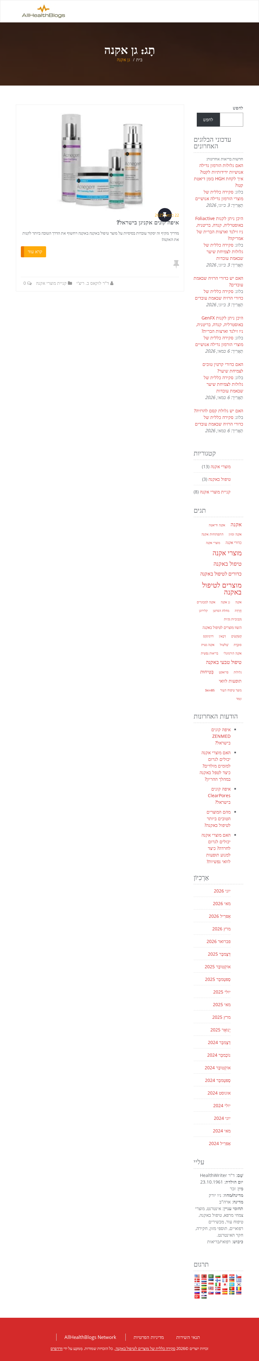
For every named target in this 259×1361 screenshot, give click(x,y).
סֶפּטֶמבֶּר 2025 (218, 979)
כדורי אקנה (234, 542)
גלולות (238, 672)
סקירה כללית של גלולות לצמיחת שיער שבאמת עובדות (223, 251)
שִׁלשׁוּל (224, 644)
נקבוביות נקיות (233, 619)
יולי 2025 (222, 992)
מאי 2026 (222, 903)
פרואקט (223, 672)
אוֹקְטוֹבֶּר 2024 (218, 1068)
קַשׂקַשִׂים (236, 636)
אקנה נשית (207, 644)
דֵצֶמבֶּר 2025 (219, 954)
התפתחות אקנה (212, 534)
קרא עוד (35, 251)
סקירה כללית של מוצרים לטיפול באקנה (145, 1348)
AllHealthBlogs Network (90, 1337)
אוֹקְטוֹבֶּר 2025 (218, 967)
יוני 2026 (222, 891)
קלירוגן (203, 610)
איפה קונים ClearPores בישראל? (219, 795)
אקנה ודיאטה (217, 525)
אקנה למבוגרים (206, 602)
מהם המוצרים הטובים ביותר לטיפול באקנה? (217, 818)
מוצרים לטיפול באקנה (222, 588)
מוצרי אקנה (221, 466)
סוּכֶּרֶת (238, 644)
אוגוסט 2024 (219, 1093)
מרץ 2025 (221, 1017)
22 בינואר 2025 (167, 215)
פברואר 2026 (219, 941)
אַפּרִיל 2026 (220, 916)
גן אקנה (225, 602)
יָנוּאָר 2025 (220, 1030)
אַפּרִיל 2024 (220, 1143)
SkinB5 (210, 690)
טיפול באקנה (219, 479)
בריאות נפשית (209, 653)
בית (139, 60)
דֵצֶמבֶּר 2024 (219, 1042)
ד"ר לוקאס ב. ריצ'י (92, 283)
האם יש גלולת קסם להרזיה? (218, 411)
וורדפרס (57, 1348)
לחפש (238, 108)
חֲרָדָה (238, 610)
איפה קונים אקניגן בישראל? (148, 222)
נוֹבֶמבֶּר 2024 (219, 1055)
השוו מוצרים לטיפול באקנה (222, 627)
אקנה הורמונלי (233, 653)
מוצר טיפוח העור (231, 690)
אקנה (236, 524)
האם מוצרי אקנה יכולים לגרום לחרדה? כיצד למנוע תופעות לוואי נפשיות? (216, 848)
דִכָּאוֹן (222, 636)
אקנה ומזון (235, 534)
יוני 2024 (222, 1118)
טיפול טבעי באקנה (224, 662)
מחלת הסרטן (221, 610)
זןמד (239, 698)
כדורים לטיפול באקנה (221, 573)
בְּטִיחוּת (207, 671)
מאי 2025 (222, 1004)
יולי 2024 (222, 1105)
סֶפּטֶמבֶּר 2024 (218, 1080)
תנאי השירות (188, 1337)
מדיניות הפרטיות (149, 1337)
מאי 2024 (222, 1131)
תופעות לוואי (230, 681)
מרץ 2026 (221, 929)
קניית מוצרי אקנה (51, 283)
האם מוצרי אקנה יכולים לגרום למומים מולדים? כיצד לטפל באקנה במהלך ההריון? (215, 765)
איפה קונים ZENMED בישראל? (221, 736)
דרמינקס (208, 636)
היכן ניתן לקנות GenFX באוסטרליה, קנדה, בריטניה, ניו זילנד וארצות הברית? (219, 324)
